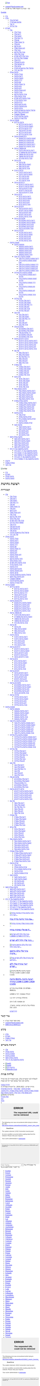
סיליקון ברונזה (18, 230)
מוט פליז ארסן (23, 385)
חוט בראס (17, 46)
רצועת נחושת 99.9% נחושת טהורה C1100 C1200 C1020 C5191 (22, 981)
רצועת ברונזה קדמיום (26, 210)
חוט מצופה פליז (26, 1093)
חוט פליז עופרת (24, 373)
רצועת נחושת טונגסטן (26, 248)
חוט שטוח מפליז (19, 48)
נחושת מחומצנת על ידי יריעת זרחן (25, 451)
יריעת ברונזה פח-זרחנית (27, 150)
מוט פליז (17, 44)
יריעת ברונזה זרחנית (25, 172)
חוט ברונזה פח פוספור (26, 156)
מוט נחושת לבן (24, 431)
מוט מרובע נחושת (20, 104)
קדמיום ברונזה (19, 206)
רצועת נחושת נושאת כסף (27, 393)
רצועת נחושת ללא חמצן (22, 441)
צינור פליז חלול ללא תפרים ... (22, 940)
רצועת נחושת (18, 78)
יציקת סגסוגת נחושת (25, 423)
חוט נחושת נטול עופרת (26, 409)
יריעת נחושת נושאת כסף (27, 391)
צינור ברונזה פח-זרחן (25, 158)
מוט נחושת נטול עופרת (26, 407)
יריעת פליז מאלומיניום (26, 328)
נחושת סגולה (14, 72)
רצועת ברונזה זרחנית (26, 174)
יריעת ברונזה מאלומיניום (27, 220)
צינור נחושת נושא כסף (26, 399)
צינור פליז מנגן (23, 324)
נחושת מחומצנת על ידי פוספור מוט (25, 455)
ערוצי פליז (17, 66)
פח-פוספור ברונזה (20, 148)
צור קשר (8, 465)
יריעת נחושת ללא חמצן (22, 439)
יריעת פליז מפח (24, 353)
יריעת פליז (17, 34)
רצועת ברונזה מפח (25, 164)
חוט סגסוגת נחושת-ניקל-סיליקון (24, 745)
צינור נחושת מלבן (20, 96)
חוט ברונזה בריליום (25, 132)
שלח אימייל (5, 1097)
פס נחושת (17, 82)
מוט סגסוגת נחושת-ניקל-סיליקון (24, 743)
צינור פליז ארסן (24, 387)
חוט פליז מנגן (23, 322)
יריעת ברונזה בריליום (26, 124)
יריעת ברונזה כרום (25, 196)
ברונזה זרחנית (18, 170)
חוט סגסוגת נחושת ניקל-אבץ (28, 268)
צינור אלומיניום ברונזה (26, 228)
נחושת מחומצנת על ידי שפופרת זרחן (26, 459)
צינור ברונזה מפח (24, 168)
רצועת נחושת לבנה (25, 429)
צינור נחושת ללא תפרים (22, 98)
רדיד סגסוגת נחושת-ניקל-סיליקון (25, 741)
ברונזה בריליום (19, 122)
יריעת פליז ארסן (24, 379)
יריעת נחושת (18, 76)
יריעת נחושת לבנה (25, 427)
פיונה (2, 1101)
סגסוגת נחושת (14, 242)
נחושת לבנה (18, 425)
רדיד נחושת (18, 80)
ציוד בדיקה (13, 26)
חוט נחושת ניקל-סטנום (26, 142)
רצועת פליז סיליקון (25, 302)
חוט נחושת (18, 88)
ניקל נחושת (5, 1091)
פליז (11, 30)
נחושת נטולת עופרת (21, 401)
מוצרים (7, 28)
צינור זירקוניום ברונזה (26, 192)
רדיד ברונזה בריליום (25, 128)
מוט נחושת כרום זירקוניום (27, 344)
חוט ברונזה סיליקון (25, 238)
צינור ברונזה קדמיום (25, 216)
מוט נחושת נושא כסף (26, 397)
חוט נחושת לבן (24, 433)
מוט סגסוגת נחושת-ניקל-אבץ (28, 266)
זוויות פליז (17, 60)
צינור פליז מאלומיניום (26, 336)
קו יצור (12, 24)
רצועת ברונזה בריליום (26, 126)
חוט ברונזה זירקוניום (25, 190)
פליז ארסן (17, 377)
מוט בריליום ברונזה (25, 130)
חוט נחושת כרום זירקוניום (27, 347)
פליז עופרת (18, 365)
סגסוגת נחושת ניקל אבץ (22, 256)
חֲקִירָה (15, 1011)
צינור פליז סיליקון (24, 308)
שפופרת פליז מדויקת (21, 58)
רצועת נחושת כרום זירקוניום (28, 342)
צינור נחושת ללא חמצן (21, 447)
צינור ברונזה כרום (24, 204)
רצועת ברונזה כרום (25, 198)
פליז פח (16, 351)
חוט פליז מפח (23, 361)
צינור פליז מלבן (19, 54)
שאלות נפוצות (10, 463)
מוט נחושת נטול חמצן (21, 443)
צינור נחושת (18, 92)
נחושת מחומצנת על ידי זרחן (19, 449)
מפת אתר (17, 1089)
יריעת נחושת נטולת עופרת (28, 403)
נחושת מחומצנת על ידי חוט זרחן (25, 457)
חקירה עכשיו (5, 1085)
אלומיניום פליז (19, 326)
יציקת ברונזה (23, 421)
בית (6, 16)
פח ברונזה (17, 160)
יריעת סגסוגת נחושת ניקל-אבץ (29, 258)
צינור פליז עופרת (24, 375)
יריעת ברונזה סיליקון (25, 232)
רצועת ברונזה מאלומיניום (27, 222)
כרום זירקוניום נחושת (21, 338)
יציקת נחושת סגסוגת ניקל (27, 419)
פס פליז (16, 40)
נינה (2, 1099)
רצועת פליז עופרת (25, 369)
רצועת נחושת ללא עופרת (27, 405)
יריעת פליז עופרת (24, 367)
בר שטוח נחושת (19, 84)
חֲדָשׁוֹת (7, 461)
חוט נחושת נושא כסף (26, 395)
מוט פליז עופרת (24, 371)
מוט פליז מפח (23, 359)
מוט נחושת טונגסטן (25, 250)
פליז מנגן (17, 312)
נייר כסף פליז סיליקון (25, 304)
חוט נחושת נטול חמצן (21, 112)
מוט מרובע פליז (19, 62)
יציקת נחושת (18, 413)
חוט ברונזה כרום (24, 202)
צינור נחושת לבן (24, 435)
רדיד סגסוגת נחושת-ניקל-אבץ (28, 264)
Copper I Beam (19, 114)
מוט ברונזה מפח (24, 166)
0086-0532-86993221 (13, 1025)
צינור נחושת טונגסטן (25, 254)
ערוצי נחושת (18, 108)
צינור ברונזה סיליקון (25, 240)
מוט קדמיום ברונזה (25, 212)
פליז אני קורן (18, 70)
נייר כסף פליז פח (24, 357)
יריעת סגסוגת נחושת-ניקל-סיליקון (25, 737)
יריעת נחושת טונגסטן (26, 246)
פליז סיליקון (18, 298)
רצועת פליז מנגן (24, 316)
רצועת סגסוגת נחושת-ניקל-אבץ (24, 725)
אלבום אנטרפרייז (15, 22)
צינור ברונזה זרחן (24, 180)
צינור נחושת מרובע (20, 94)
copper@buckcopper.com (14, 6)
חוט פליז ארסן (23, 383)
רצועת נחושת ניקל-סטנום (27, 138)
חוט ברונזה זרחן (24, 178)
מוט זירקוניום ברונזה (25, 188)
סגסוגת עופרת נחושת (31, 1091)
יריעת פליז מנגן (24, 314)
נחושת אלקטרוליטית (21, 116)
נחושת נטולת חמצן (16, 437)
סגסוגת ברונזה (14, 120)
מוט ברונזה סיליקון (25, 236)
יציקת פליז (22, 415)
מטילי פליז (17, 32)
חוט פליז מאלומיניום (25, 334)
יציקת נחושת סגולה (25, 417)
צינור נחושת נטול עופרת (27, 411)
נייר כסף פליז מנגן (24, 318)
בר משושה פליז (19, 64)
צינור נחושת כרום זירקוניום (28, 349)
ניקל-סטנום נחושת (20, 136)
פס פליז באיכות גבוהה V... (20, 930)
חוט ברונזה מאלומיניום (26, 226)
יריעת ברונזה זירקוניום (26, 184)
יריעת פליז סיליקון (25, 300)
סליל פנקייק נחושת (20, 118)
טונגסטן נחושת (19, 244)
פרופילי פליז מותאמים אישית (23, 68)
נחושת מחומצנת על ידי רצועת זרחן (25, 453)
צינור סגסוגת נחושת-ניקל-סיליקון (25, 747)
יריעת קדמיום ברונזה (26, 208)
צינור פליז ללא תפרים (21, 56)
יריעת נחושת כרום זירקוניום (28, 340)
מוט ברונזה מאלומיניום (26, 224)
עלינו (7, 18)
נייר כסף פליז (18, 38)
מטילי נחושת (18, 74)
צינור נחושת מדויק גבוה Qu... (22, 919)
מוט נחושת (18, 86)
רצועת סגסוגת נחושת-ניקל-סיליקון (25, 739)
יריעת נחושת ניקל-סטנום (27, 144)
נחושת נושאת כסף (20, 389)
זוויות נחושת (18, 102)
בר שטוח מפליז (19, 42)
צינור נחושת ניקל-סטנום (27, 146)
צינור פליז (17, 50)
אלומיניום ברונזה (19, 218)
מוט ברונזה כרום (24, 200)
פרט (11, 1011)
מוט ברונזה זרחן (24, 176)
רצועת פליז (18, 36)
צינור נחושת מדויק (20, 100)
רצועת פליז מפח (24, 355)
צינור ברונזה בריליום (25, 134)
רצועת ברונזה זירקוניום (26, 186)
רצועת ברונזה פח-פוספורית (28, 152)
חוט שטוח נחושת (20, 90)
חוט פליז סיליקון (24, 310)
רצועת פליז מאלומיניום (26, 330)
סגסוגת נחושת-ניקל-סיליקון (23, 272)
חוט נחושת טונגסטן (25, 252)
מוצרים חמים (26, 1089)
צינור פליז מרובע (19, 52)
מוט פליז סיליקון (24, 306)
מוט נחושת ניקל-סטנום (26, 140)
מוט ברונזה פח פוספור (26, 154)
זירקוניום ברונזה (19, 182)
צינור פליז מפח (23, 363)
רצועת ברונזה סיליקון (26, 234)
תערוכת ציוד (14, 20)
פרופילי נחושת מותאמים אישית (24, 110)
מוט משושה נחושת (20, 106)
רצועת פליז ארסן (24, 381)
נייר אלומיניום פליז (25, 332)
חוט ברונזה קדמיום (25, 214)
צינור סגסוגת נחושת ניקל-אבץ (28, 270)
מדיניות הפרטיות (6, 1089)
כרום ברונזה (18, 194)
